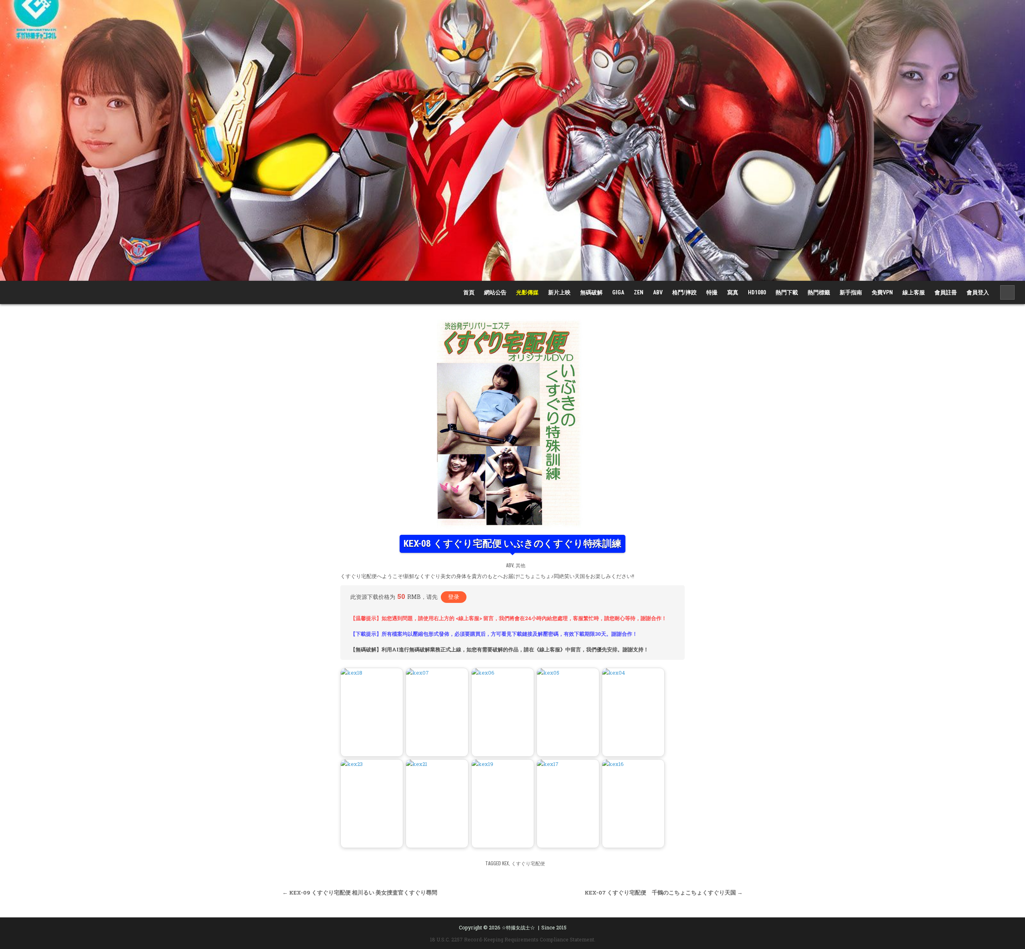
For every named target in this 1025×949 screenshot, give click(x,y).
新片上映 (559, 292)
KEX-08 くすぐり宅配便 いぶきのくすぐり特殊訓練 (512, 543)
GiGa (618, 292)
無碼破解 (591, 292)
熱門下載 (787, 292)
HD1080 (757, 292)
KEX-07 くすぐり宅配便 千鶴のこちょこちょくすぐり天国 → (664, 892)
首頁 (468, 292)
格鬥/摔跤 (684, 292)
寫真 (732, 292)
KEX (505, 863)
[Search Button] (1007, 292)
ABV (658, 292)
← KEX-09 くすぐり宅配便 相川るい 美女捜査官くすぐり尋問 (359, 892)
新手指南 (851, 292)
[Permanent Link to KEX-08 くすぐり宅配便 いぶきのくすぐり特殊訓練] (512, 423)
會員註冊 (946, 292)
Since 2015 (554, 927)
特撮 (712, 292)
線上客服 (913, 292)
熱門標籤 (819, 292)
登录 (453, 596)
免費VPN (882, 292)
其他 (520, 565)
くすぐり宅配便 (528, 863)
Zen (638, 292)
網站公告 (495, 292)
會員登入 (978, 292)
